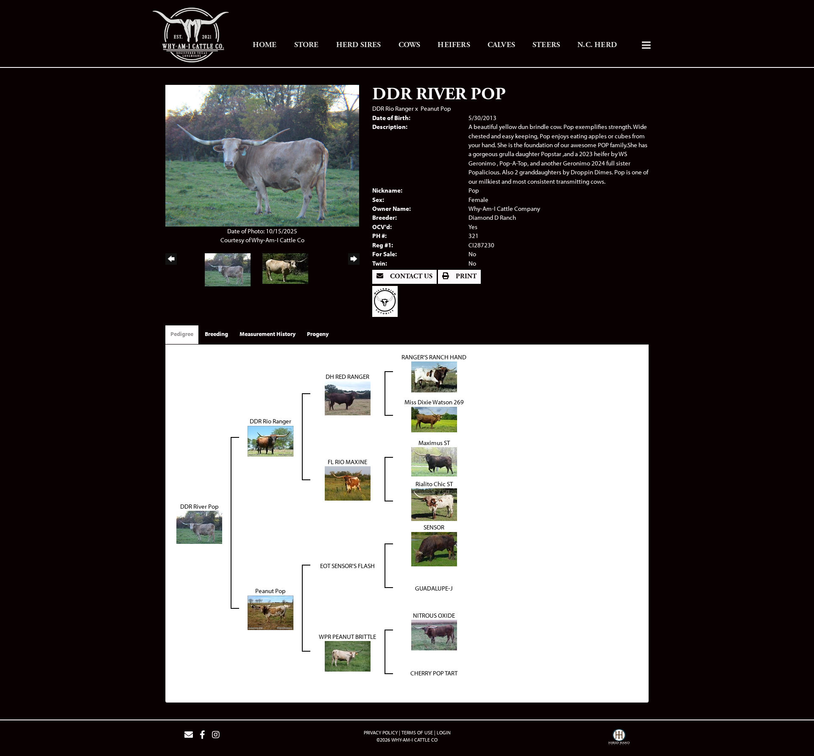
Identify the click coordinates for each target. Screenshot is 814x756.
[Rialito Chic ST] (434, 504)
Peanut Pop (436, 108)
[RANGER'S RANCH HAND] (434, 376)
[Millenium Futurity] (387, 301)
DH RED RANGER (347, 376)
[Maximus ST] (434, 461)
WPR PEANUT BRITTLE (347, 637)
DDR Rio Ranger (393, 108)
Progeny (318, 334)
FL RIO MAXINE (347, 462)
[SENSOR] (434, 548)
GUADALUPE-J (434, 588)
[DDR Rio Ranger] (270, 440)
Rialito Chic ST (434, 484)
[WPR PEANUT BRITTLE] (348, 656)
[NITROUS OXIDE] (434, 634)
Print (465, 276)
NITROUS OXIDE (434, 615)
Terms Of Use (417, 732)
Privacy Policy (381, 732)
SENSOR (434, 527)
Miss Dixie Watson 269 (434, 402)
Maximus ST (434, 443)
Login (444, 732)
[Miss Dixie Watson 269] (434, 418)
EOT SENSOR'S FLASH (347, 566)
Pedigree (181, 334)
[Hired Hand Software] (619, 738)
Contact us (410, 276)
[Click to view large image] (262, 155)
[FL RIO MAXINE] (348, 483)
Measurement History (267, 334)
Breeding (216, 334)
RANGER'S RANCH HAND (433, 357)
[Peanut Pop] (270, 612)
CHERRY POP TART (433, 673)
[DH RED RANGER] (348, 397)
